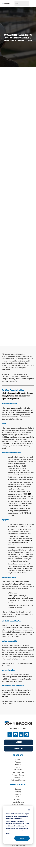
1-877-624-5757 (21, 729)
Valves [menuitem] (18, 767)
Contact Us (18, 749)
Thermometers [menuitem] (18, 778)
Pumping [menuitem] (18, 762)
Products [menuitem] (18, 755)
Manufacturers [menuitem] (18, 785)
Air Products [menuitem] (18, 770)
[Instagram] (21, 734)
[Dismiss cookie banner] (29, 810)
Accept (22, 838)
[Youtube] (15, 734)
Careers (19, 742)
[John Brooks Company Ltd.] (6, 3)
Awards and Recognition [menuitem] (18, 846)
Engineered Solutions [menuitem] (18, 780)
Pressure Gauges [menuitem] (18, 775)
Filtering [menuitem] (18, 765)
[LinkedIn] (10, 734)
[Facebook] (26, 734)
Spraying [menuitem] (18, 759)
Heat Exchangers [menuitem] (18, 772)
